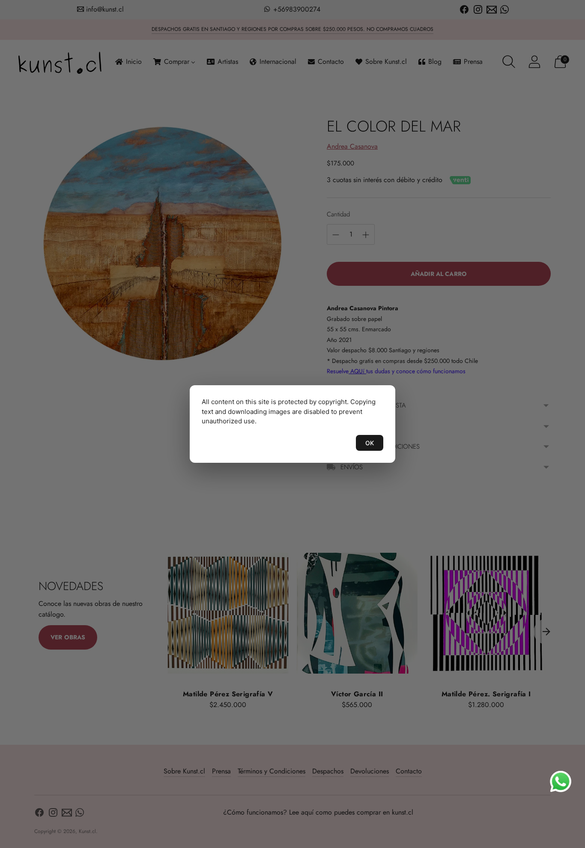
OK (369, 442)
